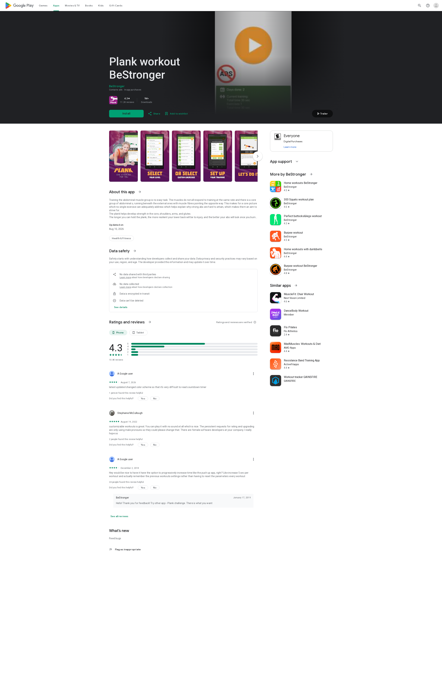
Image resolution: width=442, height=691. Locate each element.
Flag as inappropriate (125, 549)
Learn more (125, 277)
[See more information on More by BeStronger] (311, 174)
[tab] (43, 5)
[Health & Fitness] (121, 238)
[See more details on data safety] (121, 307)
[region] (157, 100)
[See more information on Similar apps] (296, 285)
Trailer (322, 114)
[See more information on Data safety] (135, 251)
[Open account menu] (436, 5)
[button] (123, 156)
